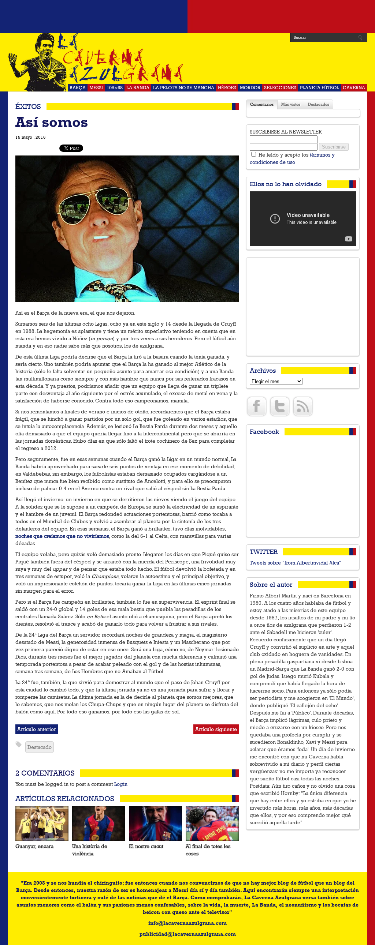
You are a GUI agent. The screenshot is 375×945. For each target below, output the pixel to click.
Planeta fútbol (319, 87)
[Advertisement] (187, 16)
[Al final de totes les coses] (212, 823)
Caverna (354, 87)
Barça (78, 87)
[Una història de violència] (98, 823)
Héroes (227, 87)
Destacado (39, 747)
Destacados (318, 104)
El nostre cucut (146, 846)
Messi (96, 87)
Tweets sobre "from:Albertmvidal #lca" (295, 563)
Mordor (250, 87)
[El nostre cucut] (155, 823)
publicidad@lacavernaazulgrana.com (188, 934)
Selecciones (280, 87)
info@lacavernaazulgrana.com (187, 923)
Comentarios (262, 104)
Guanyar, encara (34, 846)
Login (120, 784)
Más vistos (290, 104)
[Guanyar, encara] (41, 823)
